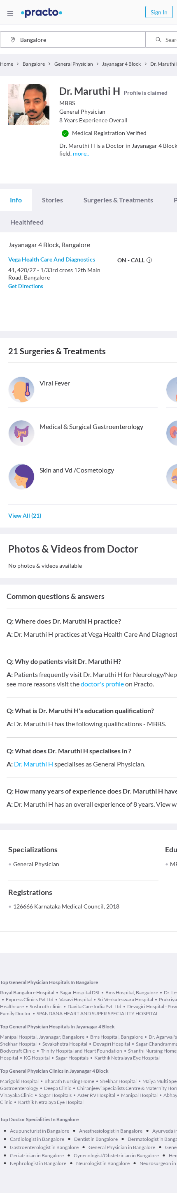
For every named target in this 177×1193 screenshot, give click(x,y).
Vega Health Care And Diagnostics (51, 259)
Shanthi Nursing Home (152, 1051)
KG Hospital (37, 1058)
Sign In (159, 12)
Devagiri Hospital (111, 1044)
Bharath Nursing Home (69, 1081)
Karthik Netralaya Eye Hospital (127, 1058)
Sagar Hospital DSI (80, 992)
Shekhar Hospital (118, 1081)
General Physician (36, 863)
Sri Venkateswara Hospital (125, 999)
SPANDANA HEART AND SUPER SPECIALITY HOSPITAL (97, 1013)
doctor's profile (102, 684)
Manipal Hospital (139, 1095)
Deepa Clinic (57, 1088)
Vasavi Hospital (75, 999)
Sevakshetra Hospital (64, 1044)
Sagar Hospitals (72, 1058)
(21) (24, 515)
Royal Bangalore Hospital (27, 992)
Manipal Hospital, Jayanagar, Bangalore (42, 1037)
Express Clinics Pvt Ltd (30, 999)
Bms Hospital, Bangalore (131, 992)
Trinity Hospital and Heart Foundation (81, 1051)
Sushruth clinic (46, 1006)
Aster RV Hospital (96, 1095)
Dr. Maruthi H (33, 764)
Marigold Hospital (19, 1081)
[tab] (16, 200)
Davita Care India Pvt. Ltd (94, 1006)
